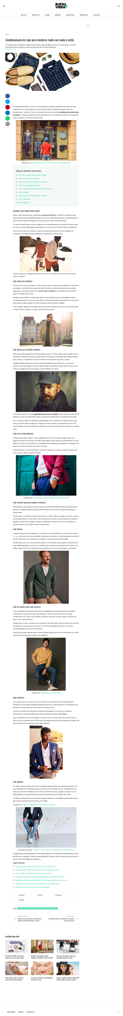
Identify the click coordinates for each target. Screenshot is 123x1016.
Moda (7, 34)
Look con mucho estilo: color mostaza (33, 195)
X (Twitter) (58, 895)
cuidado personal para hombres (30, 908)
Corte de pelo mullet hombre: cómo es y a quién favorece (37, 870)
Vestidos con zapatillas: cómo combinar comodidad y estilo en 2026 (42, 957)
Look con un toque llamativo (29, 185)
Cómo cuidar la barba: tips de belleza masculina (33, 873)
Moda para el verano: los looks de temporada (32, 887)
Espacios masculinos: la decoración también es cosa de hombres (39, 877)
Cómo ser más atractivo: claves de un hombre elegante (54, 850)
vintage (16, 536)
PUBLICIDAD (11, 1012)
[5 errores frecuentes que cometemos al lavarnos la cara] (42, 968)
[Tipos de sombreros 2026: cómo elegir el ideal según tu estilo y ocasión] (68, 968)
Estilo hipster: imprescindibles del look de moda (51, 498)
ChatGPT (22, 895)
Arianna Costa (11, 49)
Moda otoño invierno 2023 (50, 693)
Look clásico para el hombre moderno (33, 182)
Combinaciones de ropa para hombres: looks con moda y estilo (39, 40)
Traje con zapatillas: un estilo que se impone (38, 805)
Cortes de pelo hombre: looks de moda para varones (35, 866)
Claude (39, 895)
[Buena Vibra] (61, 6)
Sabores (58, 15)
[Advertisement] (101, 58)
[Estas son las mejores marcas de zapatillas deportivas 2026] (68, 946)
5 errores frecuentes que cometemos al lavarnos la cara (42, 979)
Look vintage (23, 192)
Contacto (30, 1012)
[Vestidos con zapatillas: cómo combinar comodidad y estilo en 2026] (42, 946)
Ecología (96, 15)
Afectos (24, 15)
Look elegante (24, 202)
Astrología (70, 15)
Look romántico (24, 199)
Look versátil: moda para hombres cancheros (36, 189)
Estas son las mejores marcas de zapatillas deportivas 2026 (66, 957)
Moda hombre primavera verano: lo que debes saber (51, 163)
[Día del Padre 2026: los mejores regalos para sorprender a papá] (16, 946)
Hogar (47, 15)
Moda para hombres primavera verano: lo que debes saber (37, 884)
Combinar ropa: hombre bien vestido (33, 175)
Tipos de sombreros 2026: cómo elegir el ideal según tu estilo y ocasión (68, 979)
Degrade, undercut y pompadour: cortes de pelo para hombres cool (41, 880)
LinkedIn (21, 900)
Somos (20, 1012)
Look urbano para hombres (29, 178)
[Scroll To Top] (118, 1011)
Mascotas (36, 15)
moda (55, 908)
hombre (48, 908)
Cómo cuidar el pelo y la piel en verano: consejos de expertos (14, 979)
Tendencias (84, 15)
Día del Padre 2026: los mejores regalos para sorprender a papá (14, 957)
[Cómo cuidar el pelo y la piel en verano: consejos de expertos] (16, 968)
